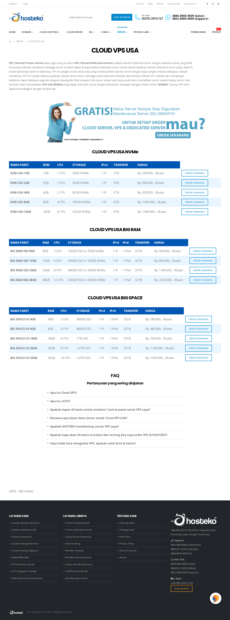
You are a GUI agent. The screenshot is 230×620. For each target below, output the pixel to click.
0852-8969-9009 (179, 544)
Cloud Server (74, 32)
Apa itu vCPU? (60, 401)
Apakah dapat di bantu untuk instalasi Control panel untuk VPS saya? (100, 410)
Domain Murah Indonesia (25, 522)
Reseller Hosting (74, 550)
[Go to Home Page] (10, 41)
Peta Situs (124, 536)
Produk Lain (141, 32)
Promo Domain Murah (77, 522)
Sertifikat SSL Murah (76, 571)
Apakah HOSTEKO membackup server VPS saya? (84, 426)
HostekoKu (189, 3)
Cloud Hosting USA (22, 536)
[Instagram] (218, 3)
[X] (213, 3)
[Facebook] (207, 3)
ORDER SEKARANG (195, 173)
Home (12, 32)
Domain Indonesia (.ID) (24, 529)
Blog (150, 3)
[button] (115, 393)
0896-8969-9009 (179, 553)
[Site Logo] (26, 17)
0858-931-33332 (179, 549)
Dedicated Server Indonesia (27, 578)
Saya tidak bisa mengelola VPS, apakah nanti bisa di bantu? (93, 443)
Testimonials (173, 3)
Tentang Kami (126, 529)
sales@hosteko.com (182, 582)
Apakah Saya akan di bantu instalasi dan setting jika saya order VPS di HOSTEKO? (108, 435)
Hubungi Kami (127, 522)
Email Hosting (72, 543)
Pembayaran (198, 32)
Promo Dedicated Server (78, 529)
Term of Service (128, 550)
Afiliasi (160, 3)
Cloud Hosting (49, 32)
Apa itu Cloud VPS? (63, 393)
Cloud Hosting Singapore (25, 550)
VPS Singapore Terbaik (24, 571)
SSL (91, 32)
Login (25, 3)
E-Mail (105, 32)
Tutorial (140, 3)
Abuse (122, 557)
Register (13, 3)
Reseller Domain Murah (78, 557)
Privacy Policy (126, 543)
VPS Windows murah (23, 564)
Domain (26, 32)
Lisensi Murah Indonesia (79, 564)
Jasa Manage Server (76, 578)
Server (121, 32)
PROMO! (216, 31)
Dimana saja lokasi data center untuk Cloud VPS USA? (88, 418)
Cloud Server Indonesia (78, 536)
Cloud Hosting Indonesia (25, 543)
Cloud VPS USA (20, 557)
